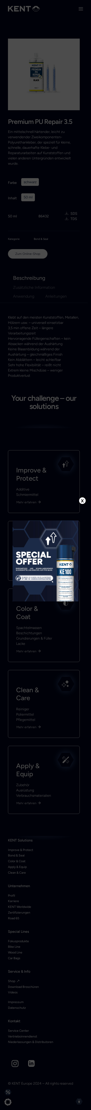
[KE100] (46, 560)
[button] (8, 1102)
